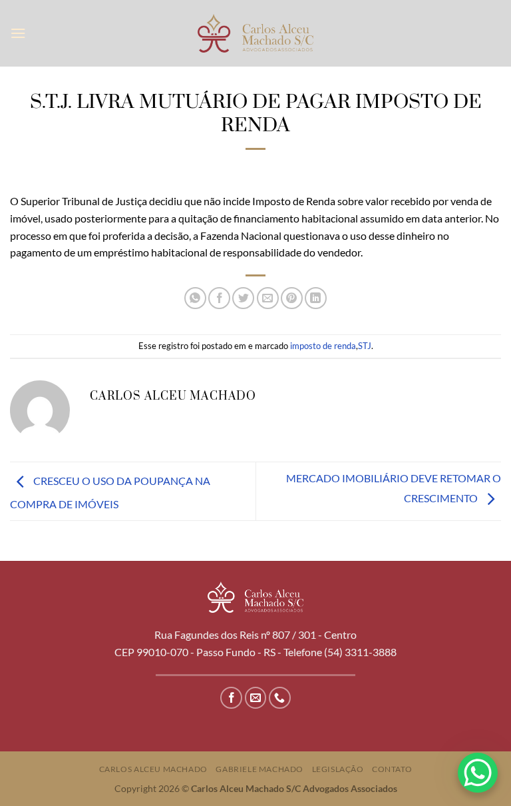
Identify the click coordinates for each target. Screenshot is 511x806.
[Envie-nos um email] (256, 698)
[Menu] (18, 33)
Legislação (338, 769)
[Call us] (280, 698)
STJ (364, 345)
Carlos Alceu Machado (153, 769)
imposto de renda (323, 345)
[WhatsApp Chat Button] (478, 773)
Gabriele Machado (259, 769)
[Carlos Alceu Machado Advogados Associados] (256, 33)
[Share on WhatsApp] (195, 298)
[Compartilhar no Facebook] (219, 298)
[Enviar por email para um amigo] (268, 298)
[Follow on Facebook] (231, 698)
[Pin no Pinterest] (292, 298)
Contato (392, 769)
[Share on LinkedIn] (316, 298)
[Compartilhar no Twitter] (243, 298)
